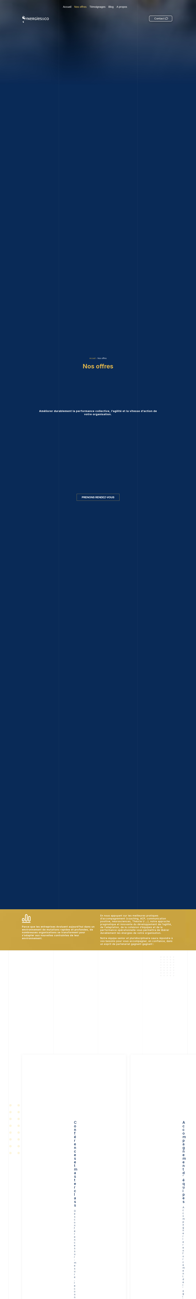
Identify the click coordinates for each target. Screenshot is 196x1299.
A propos (122, 7)
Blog (111, 7)
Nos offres (80, 7)
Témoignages (97, 7)
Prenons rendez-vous (98, 497)
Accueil (67, 7)
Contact (159, 18)
